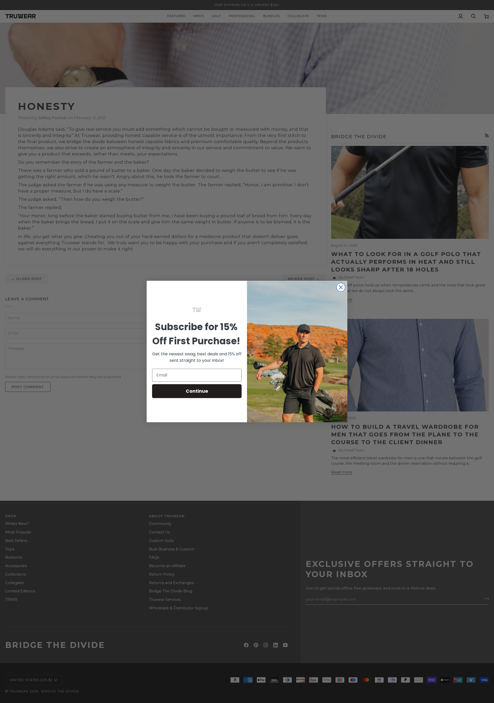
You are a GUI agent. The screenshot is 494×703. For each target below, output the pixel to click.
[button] (196, 309)
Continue (197, 391)
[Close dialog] (340, 287)
